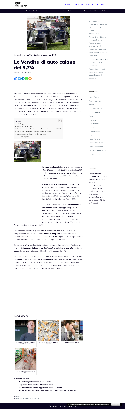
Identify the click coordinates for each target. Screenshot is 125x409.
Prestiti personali (96, 146)
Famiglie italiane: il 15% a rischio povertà (31, 134)
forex (91, 116)
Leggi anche (24, 124)
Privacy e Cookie (92, 4)
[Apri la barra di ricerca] (108, 4)
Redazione (79, 4)
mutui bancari (94, 131)
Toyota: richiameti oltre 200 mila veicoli (36, 385)
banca (91, 105)
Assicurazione (83, 11)
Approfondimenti (25, 11)
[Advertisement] (48, 85)
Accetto (116, 404)
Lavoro (52, 11)
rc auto (39, 398)
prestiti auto (78, 236)
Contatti (68, 4)
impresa (92, 120)
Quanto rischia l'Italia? (24, 126)
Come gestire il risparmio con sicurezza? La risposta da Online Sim (47, 391)
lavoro (91, 127)
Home (22, 55)
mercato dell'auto (22, 398)
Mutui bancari (71, 11)
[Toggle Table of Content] (59, 120)
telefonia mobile (95, 154)
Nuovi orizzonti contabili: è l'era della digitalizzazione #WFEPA (38, 129)
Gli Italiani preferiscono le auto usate (35, 382)
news (18, 396)
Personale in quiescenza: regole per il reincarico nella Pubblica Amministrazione (99, 27)
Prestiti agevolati (96, 143)
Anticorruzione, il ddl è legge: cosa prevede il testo (40, 388)
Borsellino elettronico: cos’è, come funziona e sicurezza (98, 53)
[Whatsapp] (26, 78)
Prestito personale (38, 11)
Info (102, 4)
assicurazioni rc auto (22, 236)
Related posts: (24, 137)
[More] (30, 78)
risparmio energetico (97, 150)
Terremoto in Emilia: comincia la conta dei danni (33, 131)
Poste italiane (94, 11)
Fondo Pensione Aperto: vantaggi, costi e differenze (99, 62)
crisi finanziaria (95, 108)
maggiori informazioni (103, 404)
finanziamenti (94, 112)
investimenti (94, 124)
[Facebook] (15, 78)
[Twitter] (19, 78)
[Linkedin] (23, 78)
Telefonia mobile (106, 11)
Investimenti (60, 11)
